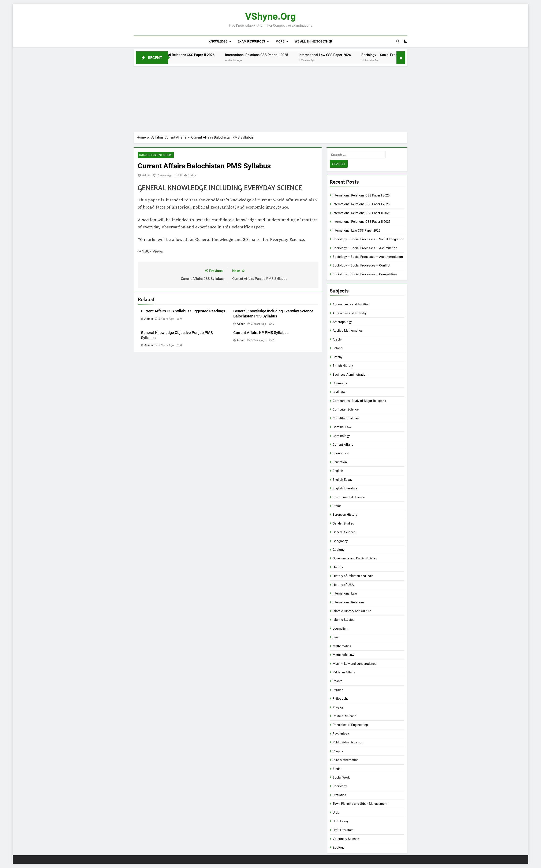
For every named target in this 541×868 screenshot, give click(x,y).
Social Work (341, 777)
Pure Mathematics (345, 760)
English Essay (342, 480)
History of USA (343, 585)
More (280, 41)
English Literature (345, 488)
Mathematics (342, 646)
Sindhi (337, 769)
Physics (338, 707)
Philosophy (340, 698)
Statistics (339, 795)
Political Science (344, 716)
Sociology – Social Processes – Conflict (361, 265)
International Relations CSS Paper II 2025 (228, 55)
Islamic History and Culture (352, 611)
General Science (344, 532)
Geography (340, 541)
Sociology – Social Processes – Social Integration (371, 55)
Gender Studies (343, 523)
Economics (341, 453)
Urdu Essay (340, 821)
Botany (337, 357)
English (338, 471)
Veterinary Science (346, 839)
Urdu (336, 812)
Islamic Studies (343, 620)
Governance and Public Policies (355, 558)
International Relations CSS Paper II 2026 (361, 213)
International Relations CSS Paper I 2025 (361, 195)
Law (335, 637)
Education (340, 462)
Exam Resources (251, 41)
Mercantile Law (343, 655)
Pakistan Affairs (344, 672)
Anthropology (342, 322)
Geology (338, 550)
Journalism (340, 628)
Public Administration (348, 742)
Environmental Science (349, 497)
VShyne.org (270, 16)
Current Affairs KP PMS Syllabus (260, 333)
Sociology (340, 786)
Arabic (337, 339)
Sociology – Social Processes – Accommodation (368, 257)
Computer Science (346, 409)
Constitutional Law (346, 418)
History (338, 567)
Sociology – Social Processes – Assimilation (365, 248)
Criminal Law (342, 427)
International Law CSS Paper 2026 (297, 55)
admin (146, 175)
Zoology (338, 847)
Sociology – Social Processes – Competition (365, 274)
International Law (345, 593)
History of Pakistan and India (353, 576)
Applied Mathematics (348, 330)
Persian (338, 690)
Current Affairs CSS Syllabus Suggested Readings (183, 311)
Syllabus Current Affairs (155, 155)
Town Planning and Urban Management (360, 804)
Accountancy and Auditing (351, 304)
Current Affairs (343, 444)
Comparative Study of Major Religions (359, 401)
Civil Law (339, 392)
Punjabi (338, 751)
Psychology (341, 734)
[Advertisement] (270, 98)
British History (343, 366)
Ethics (337, 506)
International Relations (349, 602)
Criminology (341, 436)
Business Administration (350, 374)
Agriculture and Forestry (349, 313)
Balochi (338, 348)
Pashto (338, 681)
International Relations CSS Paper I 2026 (361, 204)
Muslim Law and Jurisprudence (354, 664)
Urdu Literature (343, 830)
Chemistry (340, 383)
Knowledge (218, 41)
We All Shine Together (313, 41)
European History (345, 514)
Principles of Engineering (350, 725)
